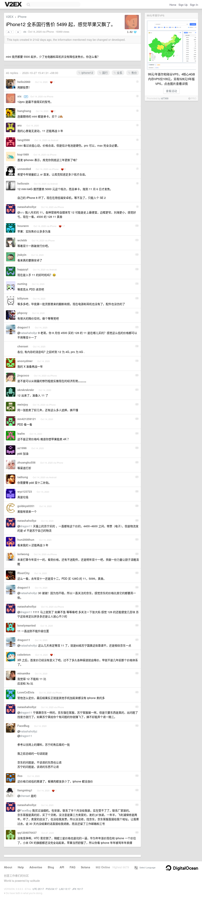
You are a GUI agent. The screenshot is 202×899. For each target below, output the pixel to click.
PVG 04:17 (51, 888)
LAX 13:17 (64, 888)
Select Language (146, 867)
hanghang (24, 111)
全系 (119, 73)
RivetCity (23, 573)
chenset (22, 346)
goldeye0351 (26, 506)
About (8, 867)
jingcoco (23, 375)
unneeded (24, 169)
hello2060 (23, 82)
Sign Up (183, 5)
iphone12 (87, 73)
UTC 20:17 (38, 888)
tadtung (22, 477)
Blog (51, 867)
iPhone (22, 16)
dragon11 (23, 327)
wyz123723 (24, 491)
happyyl (22, 269)
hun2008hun (25, 539)
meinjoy (22, 404)
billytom (22, 298)
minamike (23, 673)
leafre (21, 433)
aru (19, 125)
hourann (23, 226)
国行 (104, 73)
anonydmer (25, 361)
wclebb (22, 240)
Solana (85, 867)
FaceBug (23, 726)
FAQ (72, 867)
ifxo (19, 776)
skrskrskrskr (25, 390)
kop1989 (23, 154)
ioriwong (23, 554)
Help (21, 867)
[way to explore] (14, 4)
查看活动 (171, 91)
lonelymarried (26, 625)
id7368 (164, 98)
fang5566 (23, 140)
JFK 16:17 (77, 888)
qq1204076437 (27, 833)
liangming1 (24, 790)
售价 (134, 73)
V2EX (9, 16)
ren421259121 (26, 419)
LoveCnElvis (25, 692)
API (62, 867)
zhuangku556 (26, 462)
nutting (22, 284)
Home (172, 5)
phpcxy (22, 313)
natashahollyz (26, 207)
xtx (24, 31)
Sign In (194, 5)
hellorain (23, 183)
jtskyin (21, 255)
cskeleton (24, 654)
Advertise (35, 867)
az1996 (22, 448)
